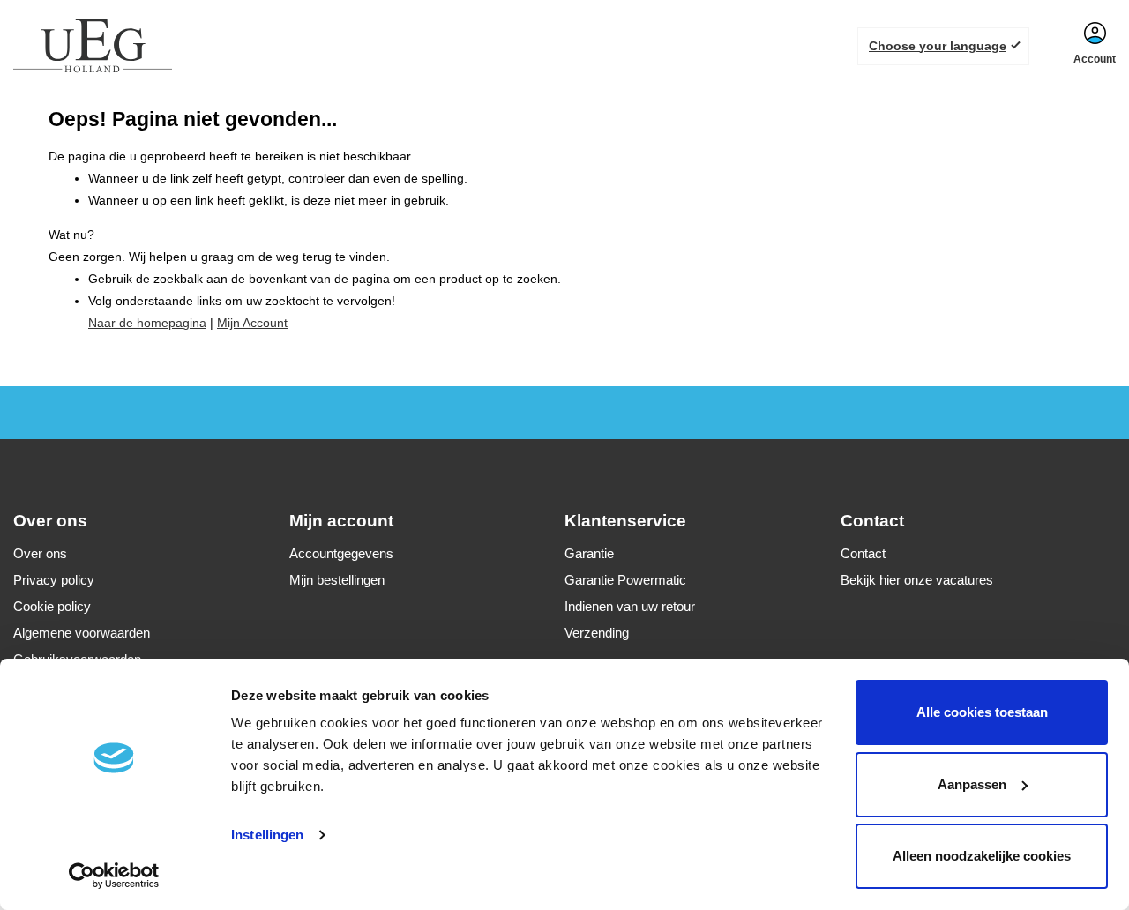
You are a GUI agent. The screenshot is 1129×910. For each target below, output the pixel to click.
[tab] (151, 521)
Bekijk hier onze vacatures (917, 579)
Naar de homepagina (147, 323)
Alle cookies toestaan (982, 712)
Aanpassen (972, 784)
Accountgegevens (341, 553)
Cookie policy (52, 606)
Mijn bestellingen (337, 579)
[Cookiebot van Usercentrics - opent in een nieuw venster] (114, 875)
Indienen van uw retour (629, 606)
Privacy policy (53, 579)
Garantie (589, 553)
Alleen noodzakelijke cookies (982, 855)
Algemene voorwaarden (81, 632)
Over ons (40, 553)
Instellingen (267, 834)
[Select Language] (943, 46)
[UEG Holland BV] (92, 46)
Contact (863, 553)
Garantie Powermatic (625, 579)
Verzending (596, 632)
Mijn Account (252, 323)
